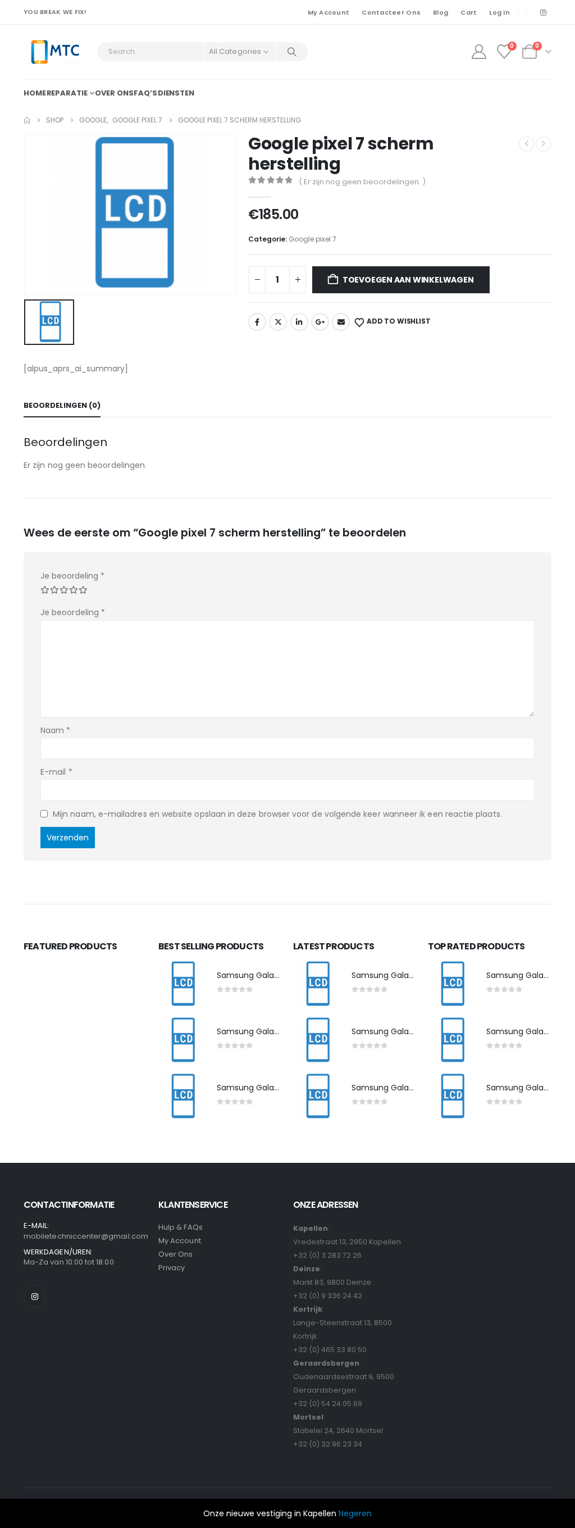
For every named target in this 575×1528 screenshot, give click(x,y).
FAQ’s (145, 93)
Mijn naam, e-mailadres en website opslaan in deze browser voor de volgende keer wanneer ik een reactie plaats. (277, 814)
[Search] (292, 51)
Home (35, 93)
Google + (320, 322)
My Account (329, 12)
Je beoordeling (72, 575)
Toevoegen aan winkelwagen (408, 279)
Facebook (257, 322)
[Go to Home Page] (27, 120)
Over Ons (175, 1254)
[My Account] (478, 51)
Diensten (176, 93)
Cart (468, 12)
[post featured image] (182, 984)
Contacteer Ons (391, 12)
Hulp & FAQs (180, 1227)
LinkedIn (299, 322)
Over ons (114, 93)
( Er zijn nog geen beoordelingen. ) (362, 181)
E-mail (56, 771)
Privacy (171, 1267)
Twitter (278, 322)
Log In (499, 12)
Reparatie (67, 93)
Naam (55, 730)
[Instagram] (543, 12)
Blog (440, 12)
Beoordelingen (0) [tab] (62, 405)
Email (341, 322)
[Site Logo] (55, 52)
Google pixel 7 (312, 239)
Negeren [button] (355, 1513)
